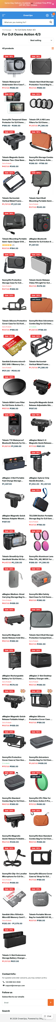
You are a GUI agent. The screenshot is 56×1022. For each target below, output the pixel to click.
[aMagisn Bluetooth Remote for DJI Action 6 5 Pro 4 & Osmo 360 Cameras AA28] (41, 223)
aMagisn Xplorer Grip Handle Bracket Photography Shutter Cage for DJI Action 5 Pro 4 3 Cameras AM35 (40, 479)
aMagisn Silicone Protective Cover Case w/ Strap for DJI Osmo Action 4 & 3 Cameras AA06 (41, 718)
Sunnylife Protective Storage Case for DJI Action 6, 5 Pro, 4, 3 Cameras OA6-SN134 (12, 281)
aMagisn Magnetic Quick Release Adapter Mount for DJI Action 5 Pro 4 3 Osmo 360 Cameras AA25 (14, 517)
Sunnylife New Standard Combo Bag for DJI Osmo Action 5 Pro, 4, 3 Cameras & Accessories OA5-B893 (41, 837)
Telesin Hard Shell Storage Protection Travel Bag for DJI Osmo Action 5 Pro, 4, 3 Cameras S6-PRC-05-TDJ (41, 83)
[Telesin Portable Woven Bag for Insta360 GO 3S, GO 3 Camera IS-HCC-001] (41, 898)
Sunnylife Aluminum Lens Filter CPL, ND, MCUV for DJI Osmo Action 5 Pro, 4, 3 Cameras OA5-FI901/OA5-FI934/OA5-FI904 (41, 558)
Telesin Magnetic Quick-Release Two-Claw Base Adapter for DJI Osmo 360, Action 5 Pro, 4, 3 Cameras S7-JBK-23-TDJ (13, 159)
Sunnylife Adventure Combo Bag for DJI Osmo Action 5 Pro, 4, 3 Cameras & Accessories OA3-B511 (41, 758)
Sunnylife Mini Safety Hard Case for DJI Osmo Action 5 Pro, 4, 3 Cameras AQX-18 (41, 595)
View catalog (3, 15)
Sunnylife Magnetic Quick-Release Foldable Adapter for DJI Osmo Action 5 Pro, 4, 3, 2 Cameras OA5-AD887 (13, 837)
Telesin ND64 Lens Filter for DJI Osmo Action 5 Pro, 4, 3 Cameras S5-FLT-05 (14, 404)
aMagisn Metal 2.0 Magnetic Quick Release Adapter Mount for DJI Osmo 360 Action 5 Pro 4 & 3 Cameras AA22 (41, 441)
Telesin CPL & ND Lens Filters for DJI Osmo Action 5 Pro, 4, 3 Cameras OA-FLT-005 (41, 121)
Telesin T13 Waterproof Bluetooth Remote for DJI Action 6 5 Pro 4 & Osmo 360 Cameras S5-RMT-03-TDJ (13, 441)
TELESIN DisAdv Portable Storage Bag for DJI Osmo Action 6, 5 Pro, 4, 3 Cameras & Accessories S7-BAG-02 (41, 517)
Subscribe (51, 1002)
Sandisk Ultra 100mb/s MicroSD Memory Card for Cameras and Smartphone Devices (14, 916)
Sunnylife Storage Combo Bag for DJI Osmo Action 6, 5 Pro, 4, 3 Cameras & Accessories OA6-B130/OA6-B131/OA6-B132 (41, 159)
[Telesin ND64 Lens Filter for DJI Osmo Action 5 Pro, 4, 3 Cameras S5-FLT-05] (14, 386)
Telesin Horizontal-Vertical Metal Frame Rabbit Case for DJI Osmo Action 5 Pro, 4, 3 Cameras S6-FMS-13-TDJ (14, 199)
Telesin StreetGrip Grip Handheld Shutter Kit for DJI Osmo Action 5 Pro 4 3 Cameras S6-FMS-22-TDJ (14, 558)
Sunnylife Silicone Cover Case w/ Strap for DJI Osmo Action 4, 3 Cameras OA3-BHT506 (40, 875)
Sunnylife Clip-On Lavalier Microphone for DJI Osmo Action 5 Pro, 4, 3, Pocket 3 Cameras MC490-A (14, 875)
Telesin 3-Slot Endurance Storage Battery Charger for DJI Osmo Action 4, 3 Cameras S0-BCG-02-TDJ (14, 956)
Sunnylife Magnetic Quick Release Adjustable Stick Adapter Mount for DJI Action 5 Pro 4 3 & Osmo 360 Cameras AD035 (41, 404)
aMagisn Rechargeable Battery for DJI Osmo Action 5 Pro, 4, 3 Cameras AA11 (14, 677)
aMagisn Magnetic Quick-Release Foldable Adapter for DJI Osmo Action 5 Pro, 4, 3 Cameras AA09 (14, 718)
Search (6, 1011)
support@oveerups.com (15, 986)
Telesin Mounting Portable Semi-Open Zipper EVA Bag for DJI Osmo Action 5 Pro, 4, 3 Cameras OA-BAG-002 (14, 240)
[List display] (53, 48)
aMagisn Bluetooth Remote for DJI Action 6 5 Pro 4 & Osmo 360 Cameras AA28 (41, 240)
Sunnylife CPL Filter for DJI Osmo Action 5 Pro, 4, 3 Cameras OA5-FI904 (41, 799)
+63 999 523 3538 (13, 982)
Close (53, 4)
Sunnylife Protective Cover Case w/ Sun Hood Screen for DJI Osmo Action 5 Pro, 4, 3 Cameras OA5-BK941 (14, 758)
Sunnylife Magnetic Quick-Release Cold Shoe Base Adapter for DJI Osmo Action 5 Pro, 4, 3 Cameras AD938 (14, 636)
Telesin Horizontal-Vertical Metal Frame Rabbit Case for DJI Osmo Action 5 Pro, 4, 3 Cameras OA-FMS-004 (41, 363)
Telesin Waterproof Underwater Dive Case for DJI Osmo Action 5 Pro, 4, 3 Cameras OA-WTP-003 (14, 83)
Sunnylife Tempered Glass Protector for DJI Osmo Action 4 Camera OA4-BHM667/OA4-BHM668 (14, 121)
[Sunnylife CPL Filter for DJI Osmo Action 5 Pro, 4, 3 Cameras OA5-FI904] (41, 782)
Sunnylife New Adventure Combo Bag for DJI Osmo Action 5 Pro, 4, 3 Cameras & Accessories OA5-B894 (41, 322)
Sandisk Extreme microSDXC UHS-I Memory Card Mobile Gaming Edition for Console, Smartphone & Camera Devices (14, 363)
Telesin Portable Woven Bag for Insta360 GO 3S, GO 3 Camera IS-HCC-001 (41, 916)
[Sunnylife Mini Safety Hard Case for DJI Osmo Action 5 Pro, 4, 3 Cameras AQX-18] (41, 578)
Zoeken (51, 22)
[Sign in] (47, 15)
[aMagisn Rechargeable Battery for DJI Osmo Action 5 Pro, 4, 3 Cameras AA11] (14, 660)
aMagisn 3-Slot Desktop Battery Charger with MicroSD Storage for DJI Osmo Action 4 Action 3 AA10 (40, 677)
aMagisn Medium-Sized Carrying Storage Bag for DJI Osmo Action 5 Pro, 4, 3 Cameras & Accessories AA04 (14, 595)
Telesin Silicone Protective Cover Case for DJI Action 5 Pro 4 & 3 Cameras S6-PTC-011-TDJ (14, 322)
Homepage (6, 30)
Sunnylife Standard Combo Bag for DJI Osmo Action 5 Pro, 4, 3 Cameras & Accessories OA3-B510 (14, 799)
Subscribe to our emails (13, 997)
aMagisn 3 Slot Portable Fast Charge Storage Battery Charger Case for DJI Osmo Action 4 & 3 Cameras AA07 (13, 479)
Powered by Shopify (37, 1018)
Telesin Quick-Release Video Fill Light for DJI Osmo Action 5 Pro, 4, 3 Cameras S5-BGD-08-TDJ (41, 281)
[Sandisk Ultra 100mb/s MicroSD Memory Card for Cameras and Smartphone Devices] (14, 898)
